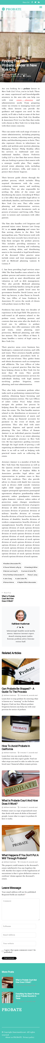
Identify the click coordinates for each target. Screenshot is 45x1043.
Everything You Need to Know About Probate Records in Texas (27, 996)
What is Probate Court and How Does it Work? (26, 981)
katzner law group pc (11, 571)
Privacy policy (28, 1037)
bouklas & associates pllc (12, 563)
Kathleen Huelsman (10, 74)
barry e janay (33, 575)
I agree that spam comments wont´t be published (20, 951)
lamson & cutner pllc (29, 571)
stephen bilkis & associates (27, 582)
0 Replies (28, 76)
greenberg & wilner (31, 567)
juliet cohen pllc (21, 579)
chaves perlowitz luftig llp (12, 567)
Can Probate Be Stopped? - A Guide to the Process (18, 690)
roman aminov (9, 582)
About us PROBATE (13, 1037)
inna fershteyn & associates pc (14, 575)
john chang (8, 579)
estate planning (25, 100)
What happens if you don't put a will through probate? (20, 857)
